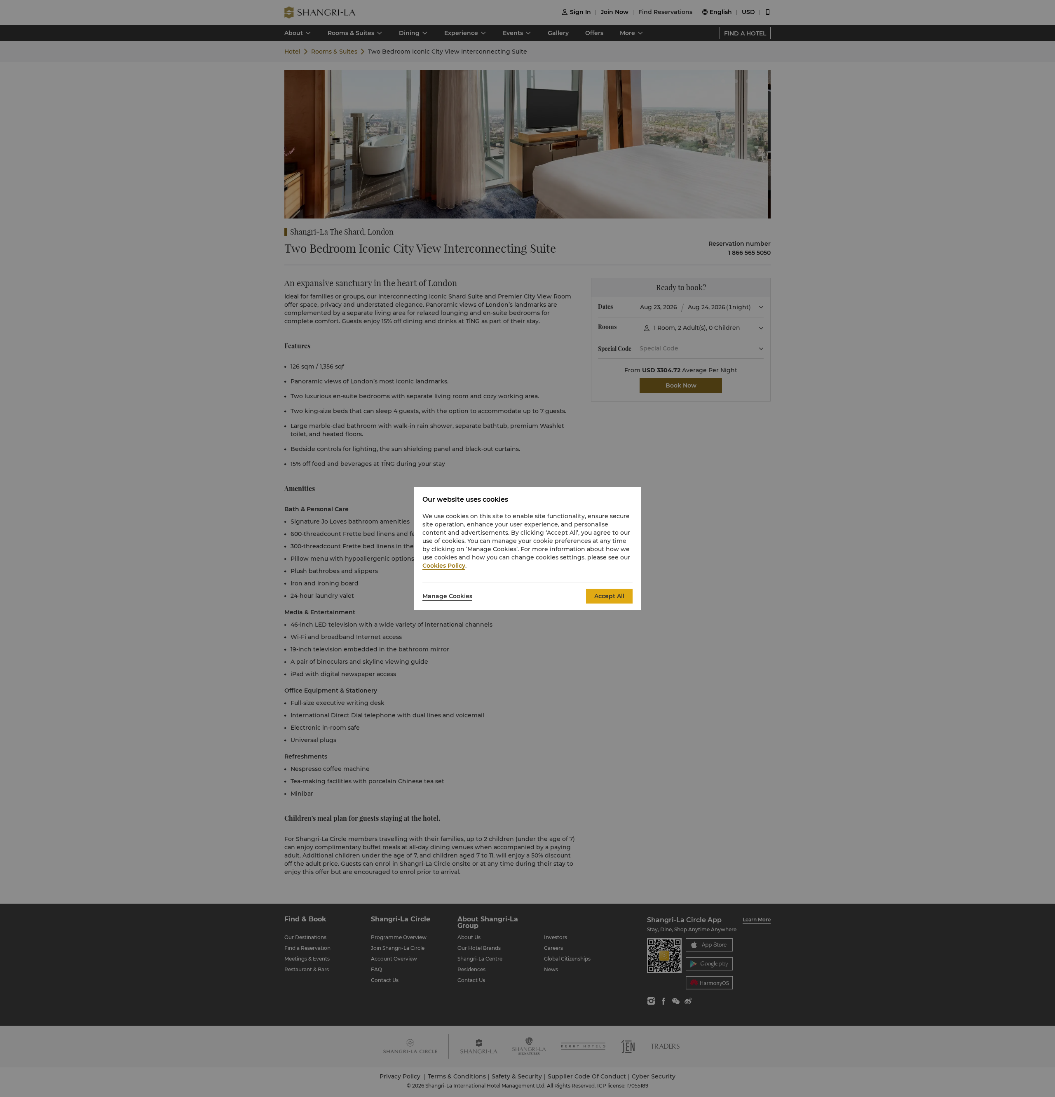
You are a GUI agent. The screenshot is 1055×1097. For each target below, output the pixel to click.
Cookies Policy (443, 565)
